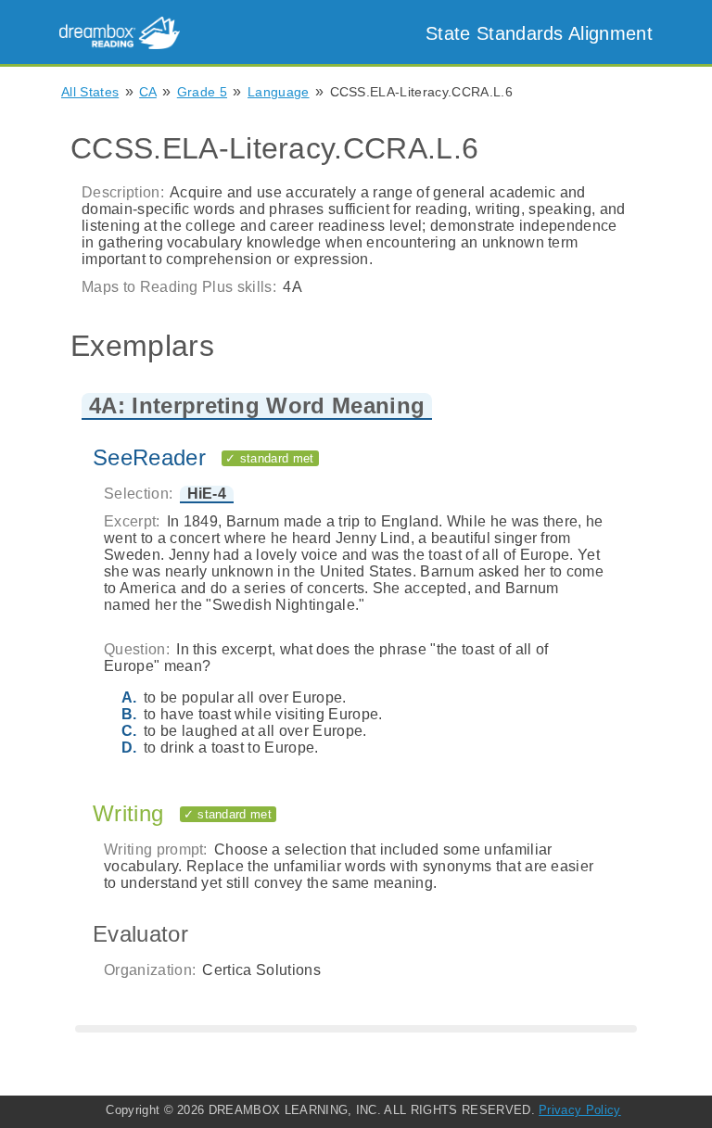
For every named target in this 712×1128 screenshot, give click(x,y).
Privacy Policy (579, 1110)
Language (279, 91)
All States (90, 91)
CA (148, 91)
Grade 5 (202, 91)
